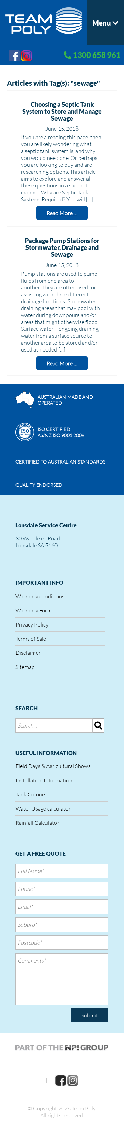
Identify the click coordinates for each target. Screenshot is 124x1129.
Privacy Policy (32, 624)
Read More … (62, 213)
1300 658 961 (97, 55)
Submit (89, 1015)
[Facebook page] (14, 55)
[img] (98, 725)
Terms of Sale (31, 638)
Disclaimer (28, 652)
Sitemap (25, 666)
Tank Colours (31, 794)
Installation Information (44, 780)
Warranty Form (34, 610)
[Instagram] (26, 55)
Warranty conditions (40, 596)
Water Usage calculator (43, 808)
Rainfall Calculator (37, 822)
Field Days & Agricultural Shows (53, 766)
